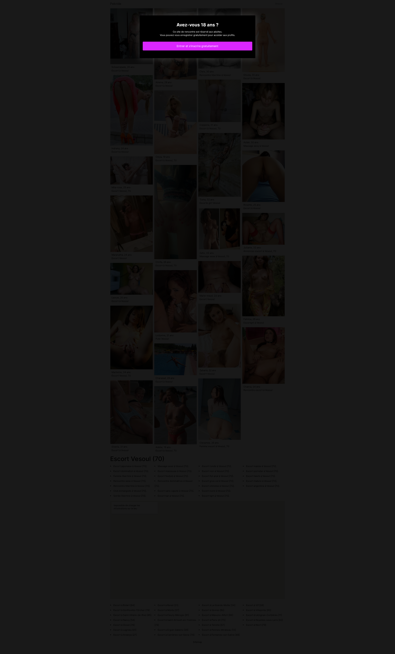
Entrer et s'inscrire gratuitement (197, 46)
